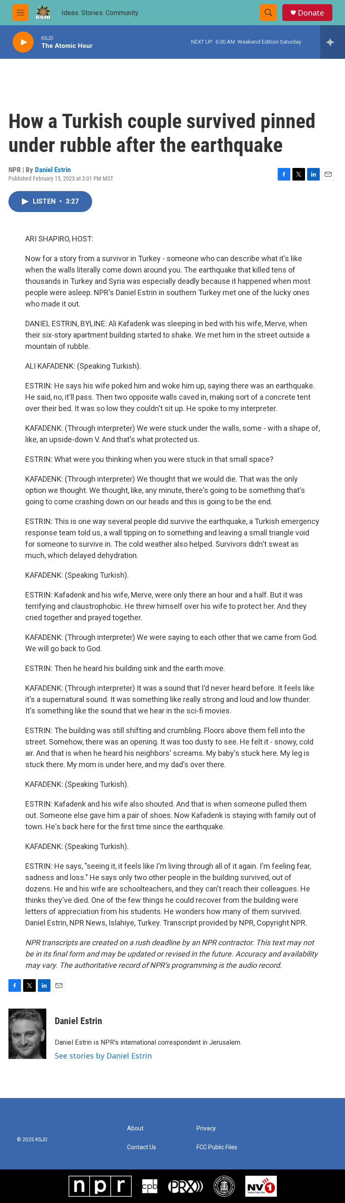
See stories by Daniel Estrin (103, 1056)
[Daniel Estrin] (27, 1034)
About (135, 1128)
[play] (23, 42)
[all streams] (332, 42)
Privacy (206, 1128)
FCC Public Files (216, 1147)
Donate (311, 12)
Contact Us (141, 1147)
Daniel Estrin (53, 169)
